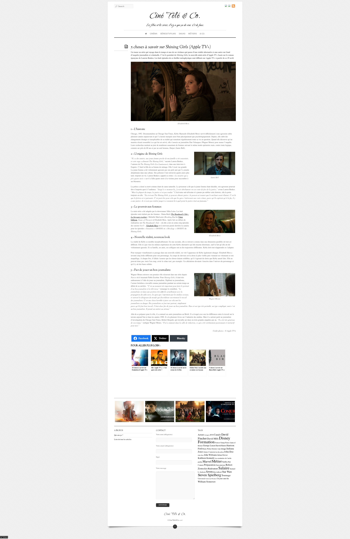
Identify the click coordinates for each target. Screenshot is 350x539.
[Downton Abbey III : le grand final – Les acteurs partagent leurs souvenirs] (162, 421)
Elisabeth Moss (152, 225)
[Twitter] (226, 6)
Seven (209, 471)
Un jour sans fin (223, 478)
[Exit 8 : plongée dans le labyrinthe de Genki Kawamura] (222, 421)
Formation (206, 441)
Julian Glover (222, 455)
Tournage (226, 475)
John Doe (229, 451)
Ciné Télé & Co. (174, 520)
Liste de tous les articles (122, 439)
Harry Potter (206, 448)
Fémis (227, 442)
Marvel (207, 461)
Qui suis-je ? (118, 435)
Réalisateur (213, 468)
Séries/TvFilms (168, 34)
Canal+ (217, 434)
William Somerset (206, 481)
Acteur (201, 434)
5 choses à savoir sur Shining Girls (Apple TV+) (171, 47)
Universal (201, 478)
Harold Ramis (221, 445)
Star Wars (227, 471)
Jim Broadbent (219, 452)
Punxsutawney (220, 465)
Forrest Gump (220, 442)
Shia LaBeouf (217, 472)
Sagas (182, 34)
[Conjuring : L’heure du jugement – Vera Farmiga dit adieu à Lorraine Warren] (192, 421)
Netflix (225, 461)
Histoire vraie (216, 449)
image (223, 448)
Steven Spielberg (209, 474)
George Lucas (209, 445)
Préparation (209, 464)
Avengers (207, 435)
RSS (234, 6)
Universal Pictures (210, 479)
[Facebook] (229, 6)
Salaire (223, 467)
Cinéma (153, 34)
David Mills (213, 438)
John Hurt (201, 455)
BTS (211, 435)
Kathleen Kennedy (206, 458)
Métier (217, 461)
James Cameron (209, 452)
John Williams (210, 454)
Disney (224, 438)
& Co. (202, 34)
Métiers (192, 34)
